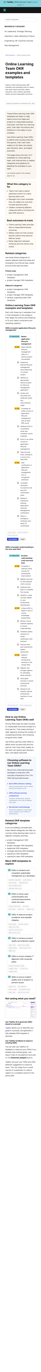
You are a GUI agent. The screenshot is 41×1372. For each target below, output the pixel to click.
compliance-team (13, 971)
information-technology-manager (16, 965)
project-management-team (15, 885)
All (5, 31)
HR (16, 41)
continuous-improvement (14, 906)
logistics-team (12, 950)
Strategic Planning (24, 31)
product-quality (12, 924)
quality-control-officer (14, 927)
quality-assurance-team (14, 932)
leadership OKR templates (17, 848)
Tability (8, 1028)
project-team (21, 909)
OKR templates (10, 55)
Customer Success (25, 41)
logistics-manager (13, 947)
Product (31, 36)
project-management (23, 532)
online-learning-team (12, 535)
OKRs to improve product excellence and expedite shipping (22, 917)
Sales (16, 36)
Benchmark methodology (19, 807)
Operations (9, 36)
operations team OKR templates (20, 857)
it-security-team (24, 968)
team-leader (26, 906)
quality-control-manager (23, 945)
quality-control (12, 945)
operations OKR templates (17, 854)
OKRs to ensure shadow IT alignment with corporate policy (23, 959)
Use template (12, 539)
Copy (22, 539)
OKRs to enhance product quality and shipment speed (23, 939)
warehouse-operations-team (15, 929)
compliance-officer (13, 968)
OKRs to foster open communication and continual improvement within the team (21, 898)
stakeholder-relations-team (15, 888)
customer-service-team (23, 992)
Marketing (23, 36)
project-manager (12, 532)
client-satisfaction (22, 986)
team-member (12, 909)
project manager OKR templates (20, 280)
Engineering (9, 41)
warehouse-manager (23, 924)
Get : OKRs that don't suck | (20, 3)
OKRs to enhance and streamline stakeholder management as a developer (23, 873)
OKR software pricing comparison (18, 794)
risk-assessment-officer (24, 989)
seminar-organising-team (26, 705)
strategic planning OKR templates (20, 851)
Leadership (11, 31)
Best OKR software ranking (20, 784)
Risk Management (12, 45)
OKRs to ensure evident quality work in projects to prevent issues (22, 980)
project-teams (12, 992)
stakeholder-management (15, 879)
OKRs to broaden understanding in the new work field (19, 548)
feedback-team (30, 909)
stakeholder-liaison (23, 882)
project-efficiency (27, 879)
